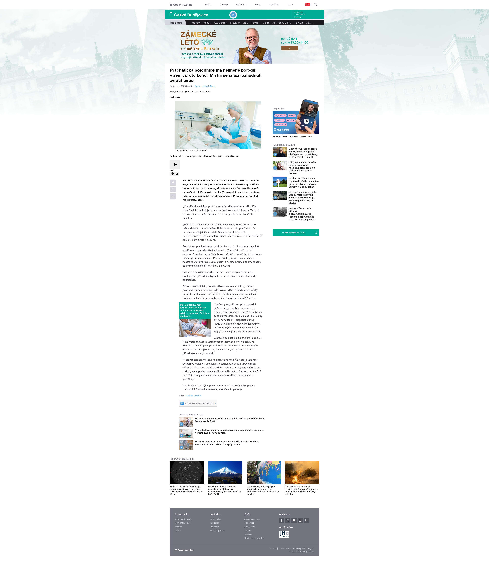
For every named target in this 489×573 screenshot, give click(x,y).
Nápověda (249, 523)
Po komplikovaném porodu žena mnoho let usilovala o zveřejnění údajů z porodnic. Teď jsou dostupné (194, 310)
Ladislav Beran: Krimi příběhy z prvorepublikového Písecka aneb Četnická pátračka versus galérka (302, 214)
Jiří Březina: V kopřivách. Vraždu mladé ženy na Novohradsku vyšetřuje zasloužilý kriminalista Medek (302, 198)
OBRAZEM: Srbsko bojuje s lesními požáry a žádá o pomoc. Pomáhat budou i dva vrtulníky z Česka (301, 490)
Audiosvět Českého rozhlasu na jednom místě (292, 136)
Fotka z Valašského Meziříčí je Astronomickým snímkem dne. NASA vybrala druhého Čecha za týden (186, 490)
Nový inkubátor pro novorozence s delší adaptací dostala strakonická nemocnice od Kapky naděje (226, 443)
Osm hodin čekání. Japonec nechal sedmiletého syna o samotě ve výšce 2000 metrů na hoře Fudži (224, 490)
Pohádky (279, 120)
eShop (178, 530)
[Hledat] (315, 4)
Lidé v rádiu (249, 526)
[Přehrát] (175, 164)
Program (224, 5)
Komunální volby (183, 523)
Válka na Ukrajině (183, 519)
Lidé (245, 22)
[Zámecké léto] (244, 44)
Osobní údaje (284, 549)
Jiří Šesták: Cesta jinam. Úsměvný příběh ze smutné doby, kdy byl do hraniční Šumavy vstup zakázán (304, 182)
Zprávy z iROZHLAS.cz (182, 459)
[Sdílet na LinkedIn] (173, 196)
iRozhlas (208, 5)
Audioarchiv (299, 15)
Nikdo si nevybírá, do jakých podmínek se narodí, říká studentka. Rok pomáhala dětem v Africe (263, 490)
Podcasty (214, 526)
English (311, 549)
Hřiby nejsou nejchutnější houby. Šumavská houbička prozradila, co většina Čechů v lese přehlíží (302, 168)
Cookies (273, 549)
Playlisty (235, 22)
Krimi (291, 116)
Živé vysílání (280, 125)
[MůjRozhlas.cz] (175, 97)
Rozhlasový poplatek (254, 538)
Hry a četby (279, 116)
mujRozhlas (241, 5)
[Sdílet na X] (173, 189)
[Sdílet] (177, 174)
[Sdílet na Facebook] (173, 183)
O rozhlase (274, 5)
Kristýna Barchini (193, 396)
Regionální (176, 22)
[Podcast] (172, 174)
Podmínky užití (299, 549)
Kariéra (247, 530)
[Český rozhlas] (181, 4)
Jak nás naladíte (281, 22)
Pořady (207, 22)
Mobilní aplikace (217, 530)
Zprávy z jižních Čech (205, 86)
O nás (266, 22)
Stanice (258, 5)
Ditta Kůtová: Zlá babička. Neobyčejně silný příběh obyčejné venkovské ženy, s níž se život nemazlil (303, 152)
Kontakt (298, 22)
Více (309, 22)
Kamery (297, 17)
